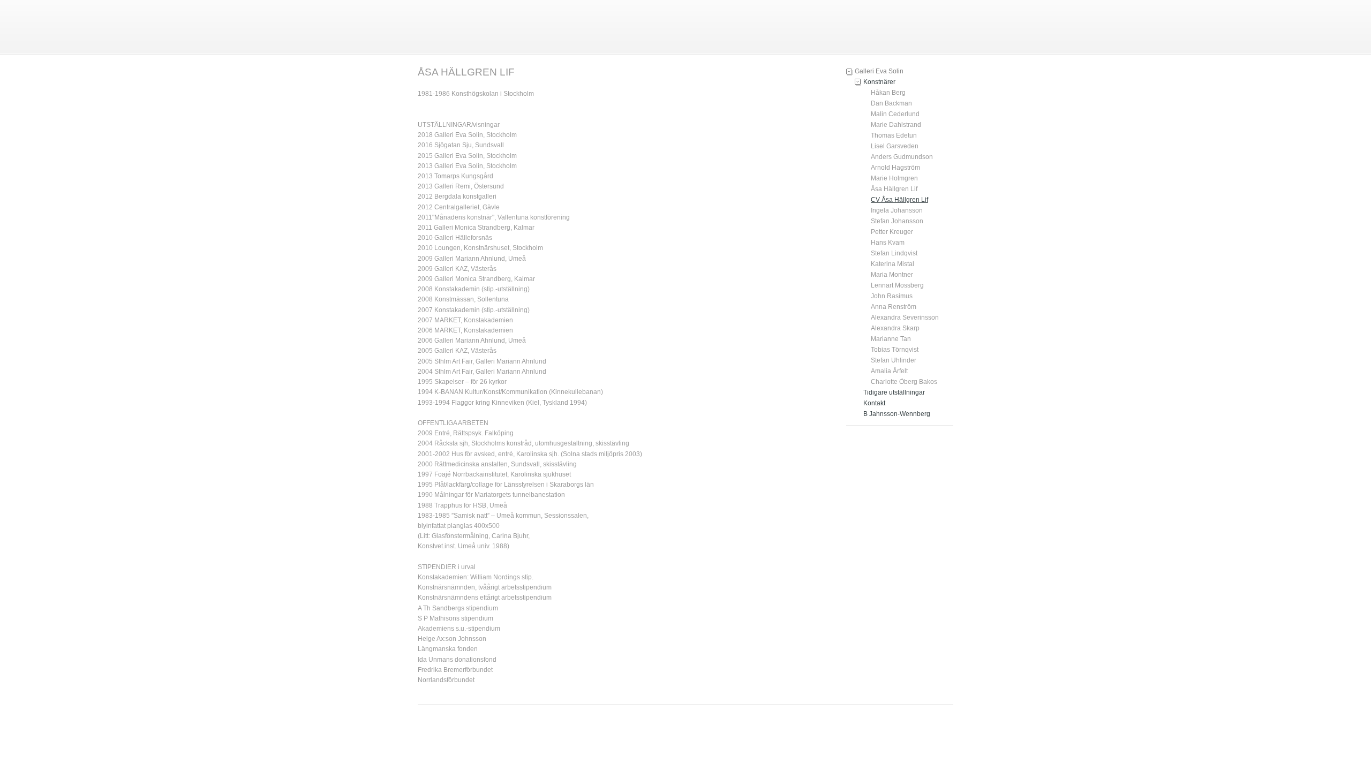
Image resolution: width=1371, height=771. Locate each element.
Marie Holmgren (894, 178)
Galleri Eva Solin (879, 71)
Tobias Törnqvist (894, 349)
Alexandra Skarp (895, 328)
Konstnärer (879, 82)
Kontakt (874, 403)
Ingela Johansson (897, 210)
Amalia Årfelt (889, 371)
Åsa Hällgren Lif (894, 189)
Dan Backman (891, 103)
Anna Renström (893, 307)
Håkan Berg (888, 92)
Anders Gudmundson (902, 157)
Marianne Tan (891, 339)
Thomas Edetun (894, 135)
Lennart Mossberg (897, 285)
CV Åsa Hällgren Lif (899, 199)
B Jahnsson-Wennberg (896, 414)
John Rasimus (892, 296)
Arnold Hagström (895, 167)
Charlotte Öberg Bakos (904, 382)
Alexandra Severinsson (905, 317)
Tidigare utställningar (894, 392)
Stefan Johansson (897, 221)
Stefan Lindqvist (894, 253)
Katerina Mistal (892, 264)
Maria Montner (892, 274)
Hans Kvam (888, 242)
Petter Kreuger (892, 232)
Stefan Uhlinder (893, 360)
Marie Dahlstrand (896, 124)
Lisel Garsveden (894, 146)
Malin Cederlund (895, 114)
